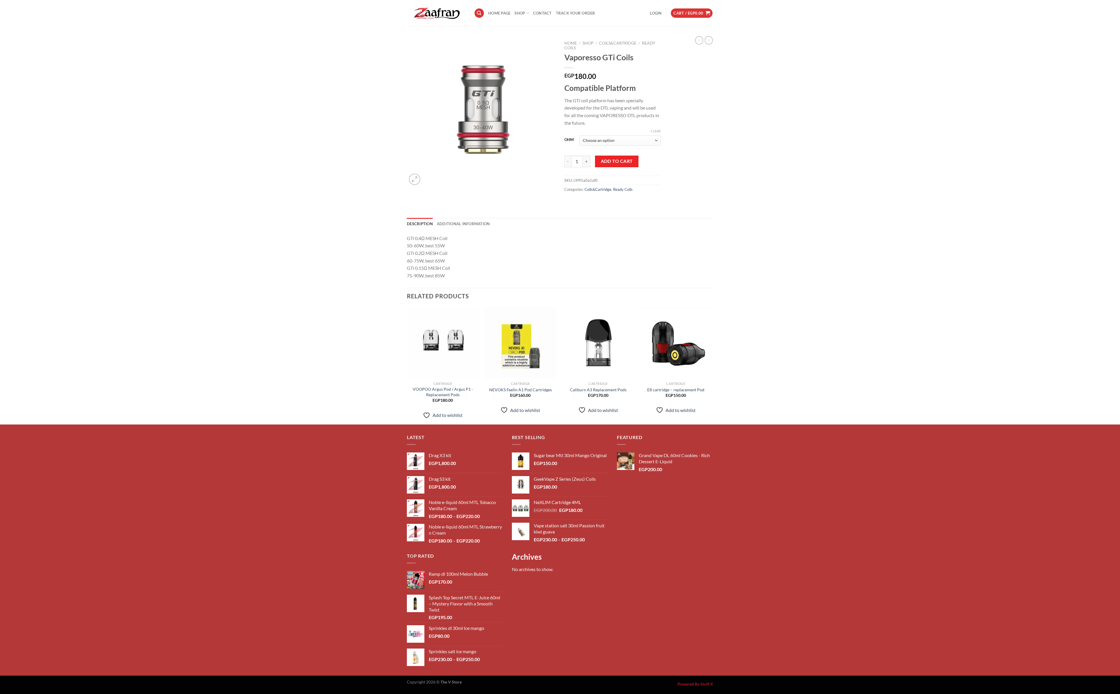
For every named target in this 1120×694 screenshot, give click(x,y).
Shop (519, 13)
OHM (569, 140)
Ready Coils (623, 189)
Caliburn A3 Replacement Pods (598, 389)
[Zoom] (414, 179)
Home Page (499, 13)
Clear (656, 131)
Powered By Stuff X (695, 683)
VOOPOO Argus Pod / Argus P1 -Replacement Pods (443, 392)
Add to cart (617, 161)
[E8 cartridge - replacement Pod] (676, 343)
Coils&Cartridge (617, 43)
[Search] (479, 13)
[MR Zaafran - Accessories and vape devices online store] (436, 13)
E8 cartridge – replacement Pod (675, 389)
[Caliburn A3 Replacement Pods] (598, 343)
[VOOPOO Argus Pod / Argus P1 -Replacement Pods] (443, 343)
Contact (542, 13)
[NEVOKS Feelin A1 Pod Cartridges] (520, 343)
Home (570, 43)
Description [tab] (420, 223)
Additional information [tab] (463, 223)
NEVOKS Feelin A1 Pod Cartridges (520, 389)
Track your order (575, 13)
